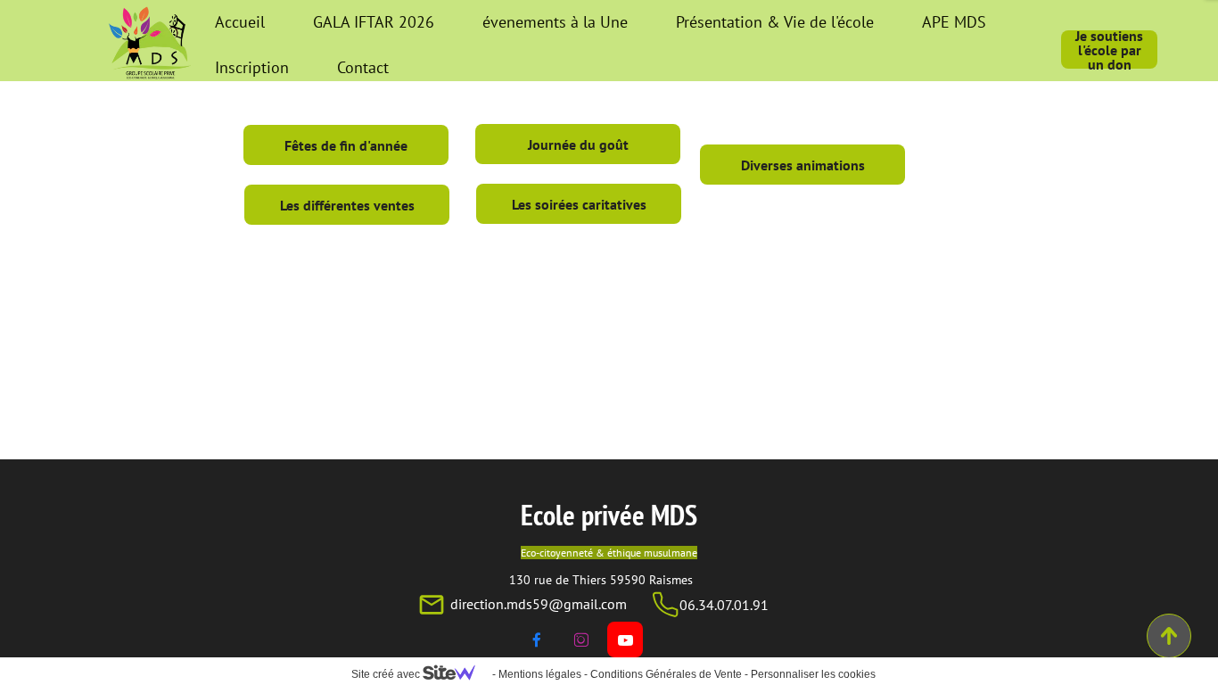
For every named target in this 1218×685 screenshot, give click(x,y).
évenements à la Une (555, 22)
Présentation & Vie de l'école (775, 22)
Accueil (240, 22)
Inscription (252, 67)
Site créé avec (387, 674)
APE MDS (954, 22)
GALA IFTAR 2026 (373, 22)
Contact (363, 67)
